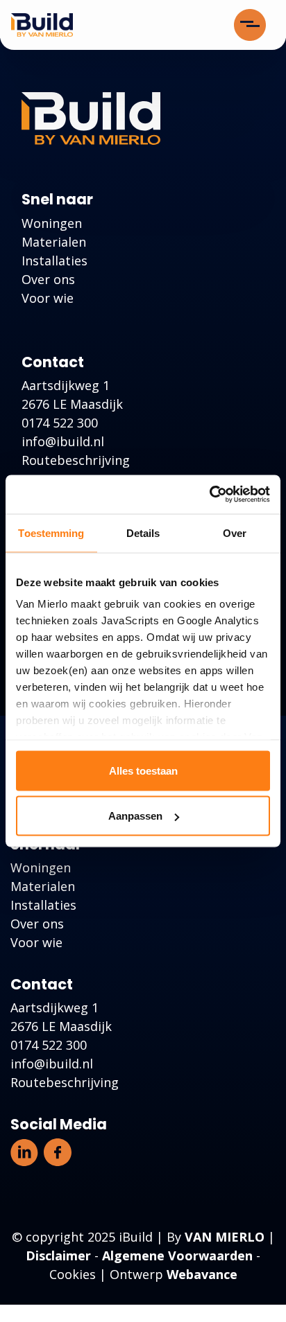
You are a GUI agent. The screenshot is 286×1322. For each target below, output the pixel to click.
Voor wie (48, 298)
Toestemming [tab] (51, 532)
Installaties (54, 260)
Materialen (54, 241)
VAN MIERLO (224, 1236)
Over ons (48, 279)
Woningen (52, 223)
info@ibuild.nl (63, 441)
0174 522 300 (60, 422)
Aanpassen (135, 816)
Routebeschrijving (76, 460)
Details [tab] (143, 532)
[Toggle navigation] (250, 25)
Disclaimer (58, 1255)
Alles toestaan (143, 770)
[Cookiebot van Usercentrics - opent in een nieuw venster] (209, 495)
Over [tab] (234, 532)
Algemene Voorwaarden (177, 1255)
